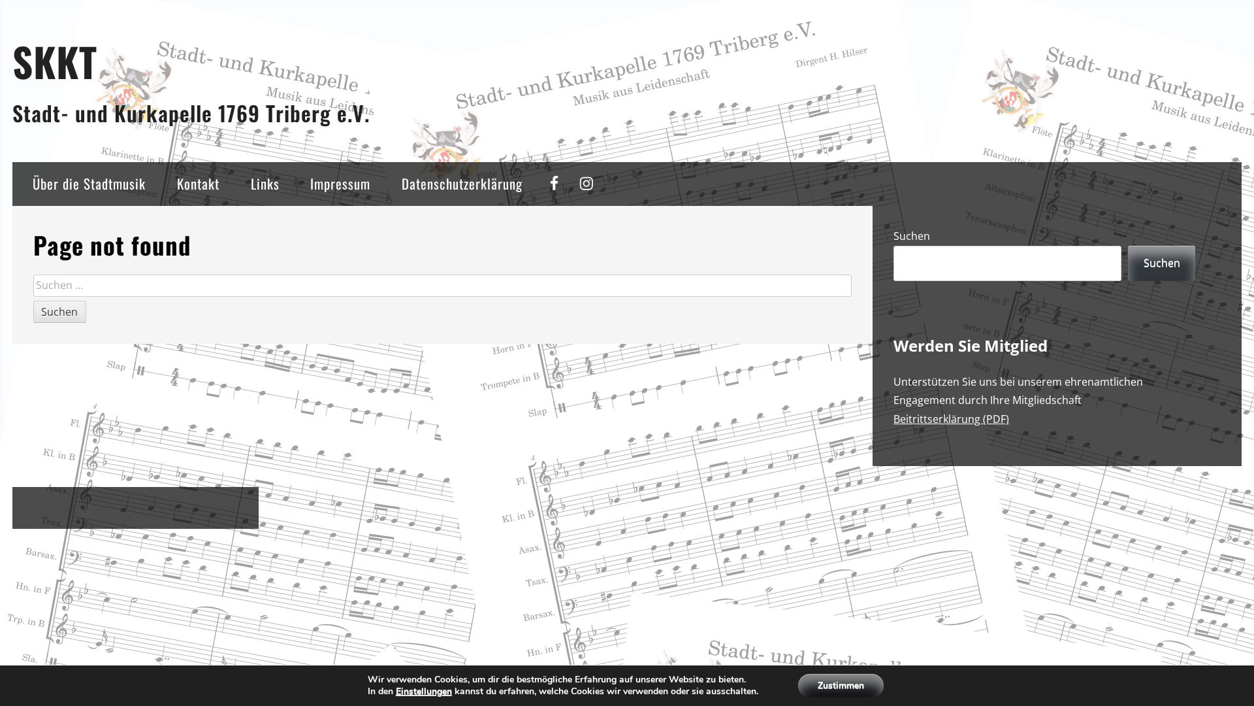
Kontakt (198, 183)
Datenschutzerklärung (462, 183)
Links (265, 183)
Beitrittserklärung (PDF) (951, 419)
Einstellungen (424, 692)
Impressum (340, 183)
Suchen (911, 236)
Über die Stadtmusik (89, 183)
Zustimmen (841, 685)
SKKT (54, 61)
